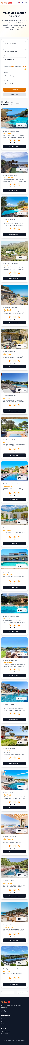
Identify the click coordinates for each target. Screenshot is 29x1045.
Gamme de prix (7, 64)
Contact (3, 1024)
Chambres (6, 80)
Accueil (3, 1019)
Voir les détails (13, 146)
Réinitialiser (14, 94)
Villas (2, 1021)
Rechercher (14, 90)
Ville (4, 56)
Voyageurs (6, 72)
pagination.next (22, 993)
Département (6, 48)
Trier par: (12, 103)
